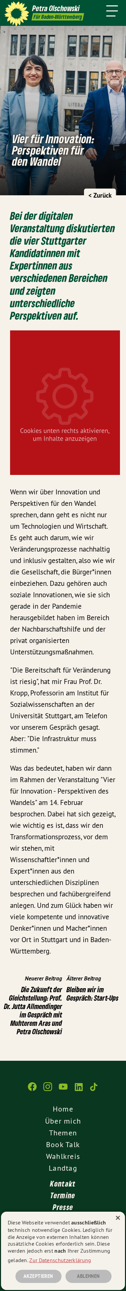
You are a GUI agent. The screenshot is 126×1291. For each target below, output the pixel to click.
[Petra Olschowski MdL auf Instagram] (47, 1090)
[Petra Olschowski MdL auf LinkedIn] (78, 1090)
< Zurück (100, 195)
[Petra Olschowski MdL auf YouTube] (63, 1090)
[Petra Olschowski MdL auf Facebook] (32, 1090)
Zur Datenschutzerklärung (60, 1260)
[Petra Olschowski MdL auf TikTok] (94, 1090)
